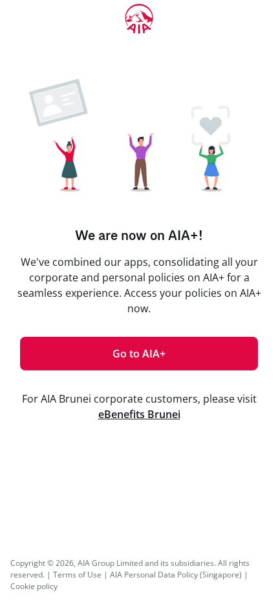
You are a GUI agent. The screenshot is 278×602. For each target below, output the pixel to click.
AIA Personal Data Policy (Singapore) (176, 574)
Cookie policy (34, 586)
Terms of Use (77, 574)
